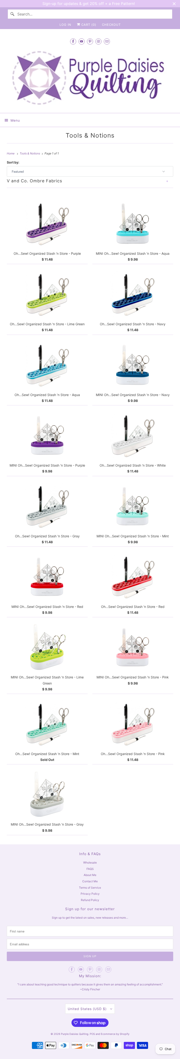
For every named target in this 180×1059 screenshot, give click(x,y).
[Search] (12, 14)
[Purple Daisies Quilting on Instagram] (98, 41)
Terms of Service (90, 887)
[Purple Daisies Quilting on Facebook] (73, 41)
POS (92, 1034)
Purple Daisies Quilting (74, 1034)
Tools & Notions (90, 135)
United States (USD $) (88, 1009)
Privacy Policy (90, 893)
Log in (65, 24)
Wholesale (90, 862)
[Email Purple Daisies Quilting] (107, 41)
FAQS (90, 869)
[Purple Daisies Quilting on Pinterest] (90, 41)
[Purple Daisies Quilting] (90, 78)
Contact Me (90, 881)
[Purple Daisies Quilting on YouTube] (82, 41)
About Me (90, 875)
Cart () (88, 24)
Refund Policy (90, 900)
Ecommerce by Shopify (115, 1034)
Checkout (111, 24)
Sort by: (13, 162)
